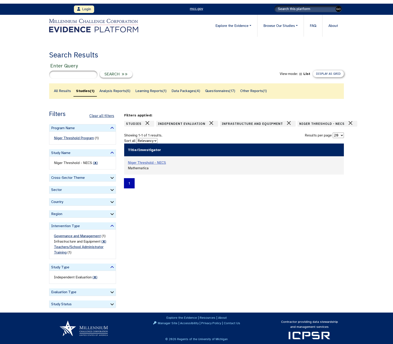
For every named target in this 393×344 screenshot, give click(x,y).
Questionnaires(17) (220, 91)
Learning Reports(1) (150, 91)
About (333, 25)
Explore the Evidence (181, 318)
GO (338, 9)
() (95, 163)
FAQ (313, 25)
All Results (62, 91)
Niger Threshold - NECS (147, 162)
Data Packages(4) (185, 91)
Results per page (318, 135)
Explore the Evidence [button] (232, 25)
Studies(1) (85, 91)
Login (85, 9)
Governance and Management (77, 236)
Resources (207, 318)
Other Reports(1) (253, 91)
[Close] (147, 123)
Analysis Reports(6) (114, 91)
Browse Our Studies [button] (279, 25)
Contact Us (232, 323)
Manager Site (167, 323)
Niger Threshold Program (74, 138)
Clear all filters (101, 115)
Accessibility (189, 323)
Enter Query (64, 66)
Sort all (130, 141)
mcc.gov (196, 8)
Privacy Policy (211, 323)
